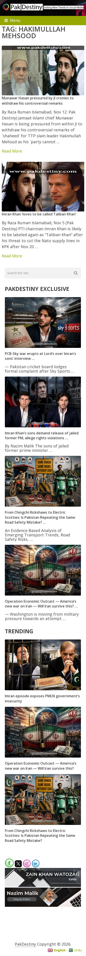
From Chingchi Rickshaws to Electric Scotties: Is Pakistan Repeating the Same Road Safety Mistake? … (40, 517)
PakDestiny (25, 944)
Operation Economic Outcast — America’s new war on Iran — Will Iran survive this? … (41, 604)
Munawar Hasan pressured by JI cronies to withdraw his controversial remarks (38, 101)
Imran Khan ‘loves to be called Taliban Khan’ (39, 214)
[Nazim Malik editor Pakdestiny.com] (43, 905)
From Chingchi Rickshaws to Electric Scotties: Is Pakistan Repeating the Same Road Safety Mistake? (40, 835)
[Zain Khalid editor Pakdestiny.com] (43, 885)
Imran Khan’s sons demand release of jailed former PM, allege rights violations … (42, 435)
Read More (12, 151)
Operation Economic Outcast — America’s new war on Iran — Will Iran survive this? (40, 766)
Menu (15, 20)
